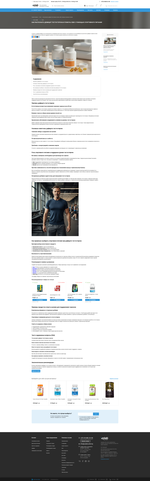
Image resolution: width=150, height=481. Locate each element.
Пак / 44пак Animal (105, 399)
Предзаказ (58, 300)
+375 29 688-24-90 (86, 438)
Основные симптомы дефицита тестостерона (43, 83)
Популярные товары (50, 443)
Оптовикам (106, 10)
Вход (87, 5)
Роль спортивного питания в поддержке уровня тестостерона (46, 85)
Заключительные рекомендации (40, 94)
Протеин (34, 271)
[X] (37, 37)
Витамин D (35, 268)
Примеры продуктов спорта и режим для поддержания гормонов (47, 90)
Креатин (34, 272)
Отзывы (63, 469)
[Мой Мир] (35, 37)
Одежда (33, 448)
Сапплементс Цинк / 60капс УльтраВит (57, 399)
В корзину (40, 300)
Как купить (90, 10)
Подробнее (105, 51)
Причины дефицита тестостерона (40, 81)
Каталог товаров (37, 10)
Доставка (98, 10)
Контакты (115, 10)
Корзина (115, 479)
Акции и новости (69, 10)
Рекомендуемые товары (51, 448)
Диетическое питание (36, 443)
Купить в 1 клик (35, 301)
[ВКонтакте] (32, 37)
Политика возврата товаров (67, 465)
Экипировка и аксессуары (37, 450)
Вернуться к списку (36, 371)
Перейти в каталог (114, 378)
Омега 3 (47, 450)
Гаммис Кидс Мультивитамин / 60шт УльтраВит (92, 400)
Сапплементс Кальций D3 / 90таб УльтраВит (74, 400)
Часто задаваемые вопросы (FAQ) (40, 92)
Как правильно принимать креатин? (108, 56)
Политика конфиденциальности (68, 462)
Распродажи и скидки (50, 445)
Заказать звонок (85, 441)
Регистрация (91, 5)
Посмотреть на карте (105, 459)
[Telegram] (39, 37)
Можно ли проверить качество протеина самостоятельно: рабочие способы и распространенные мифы (109, 46)
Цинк (34, 267)
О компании (58, 10)
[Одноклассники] (34, 37)
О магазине (64, 467)
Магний (34, 270)
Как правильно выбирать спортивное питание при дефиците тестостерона (49, 87)
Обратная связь (65, 472)
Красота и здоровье (35, 445)
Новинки (48, 441)
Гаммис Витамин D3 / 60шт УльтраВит (40, 399)
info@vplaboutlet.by (86, 444)
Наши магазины (48, 10)
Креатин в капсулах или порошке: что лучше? (109, 67)
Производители (80, 10)
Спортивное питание (36, 441)
